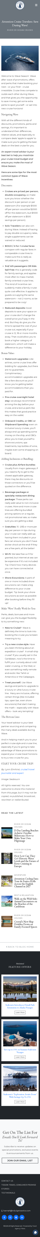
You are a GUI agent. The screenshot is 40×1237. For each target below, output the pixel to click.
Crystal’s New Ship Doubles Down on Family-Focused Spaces (25, 924)
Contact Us (7, 1181)
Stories (5, 1189)
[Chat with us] (35, 1232)
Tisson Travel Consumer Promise (18, 1185)
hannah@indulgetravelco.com (16, 1211)
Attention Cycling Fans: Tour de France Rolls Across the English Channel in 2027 (26, 882)
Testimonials (8, 1193)
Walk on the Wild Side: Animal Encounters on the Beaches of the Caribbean (25, 902)
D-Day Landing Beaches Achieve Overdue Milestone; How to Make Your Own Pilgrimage (26, 835)
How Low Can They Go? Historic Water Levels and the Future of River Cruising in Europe (26, 861)
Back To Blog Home (20, 947)
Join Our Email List (20, 1160)
